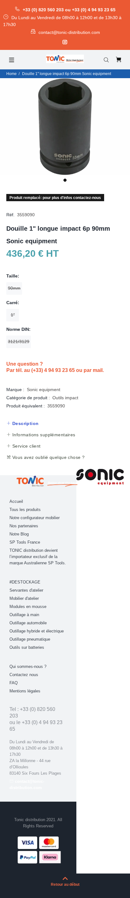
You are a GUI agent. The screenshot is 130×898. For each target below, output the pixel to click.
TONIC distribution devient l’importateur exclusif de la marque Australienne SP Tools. (37, 556)
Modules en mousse (27, 606)
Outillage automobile (28, 623)
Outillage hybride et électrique (36, 631)
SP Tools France (24, 542)
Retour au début (65, 884)
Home (11, 74)
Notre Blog (19, 534)
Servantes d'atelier (26, 590)
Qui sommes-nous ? (27, 666)
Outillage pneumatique (29, 639)
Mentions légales (24, 691)
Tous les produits (25, 509)
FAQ (13, 682)
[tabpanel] (65, 126)
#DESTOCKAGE (24, 582)
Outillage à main (24, 614)
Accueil (16, 501)
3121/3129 (18, 341)
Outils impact (65, 397)
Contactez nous (23, 674)
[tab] (22, 423)
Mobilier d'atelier (24, 598)
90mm (14, 288)
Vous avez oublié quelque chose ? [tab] (48, 457)
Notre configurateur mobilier (34, 517)
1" (13, 314)
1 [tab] (65, 180)
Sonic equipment (43, 389)
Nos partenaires (23, 526)
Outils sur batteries (26, 647)
